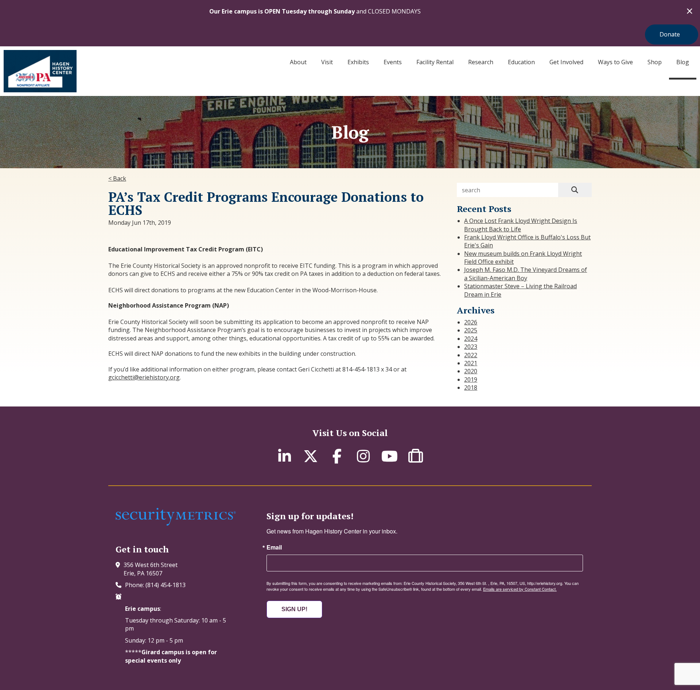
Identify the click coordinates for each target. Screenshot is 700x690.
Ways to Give (615, 62)
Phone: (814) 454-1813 (155, 585)
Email (274, 547)
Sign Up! (294, 609)
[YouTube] (389, 455)
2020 (470, 371)
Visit (327, 62)
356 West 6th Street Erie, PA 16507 (151, 569)
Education (521, 62)
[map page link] (120, 565)
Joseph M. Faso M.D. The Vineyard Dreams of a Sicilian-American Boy (525, 274)
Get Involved (566, 62)
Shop (655, 62)
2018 (470, 387)
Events (393, 62)
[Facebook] (337, 455)
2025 (470, 330)
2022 (470, 355)
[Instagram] (363, 455)
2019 (470, 379)
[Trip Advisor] (415, 455)
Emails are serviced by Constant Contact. (520, 589)
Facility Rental (435, 62)
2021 (470, 363)
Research (480, 62)
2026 (470, 322)
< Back (117, 178)
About (298, 62)
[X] (311, 455)
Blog (682, 62)
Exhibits (358, 62)
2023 (470, 347)
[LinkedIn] (284, 455)
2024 (470, 339)
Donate (670, 34)
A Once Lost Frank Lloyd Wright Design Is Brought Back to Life (520, 225)
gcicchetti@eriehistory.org (144, 377)
